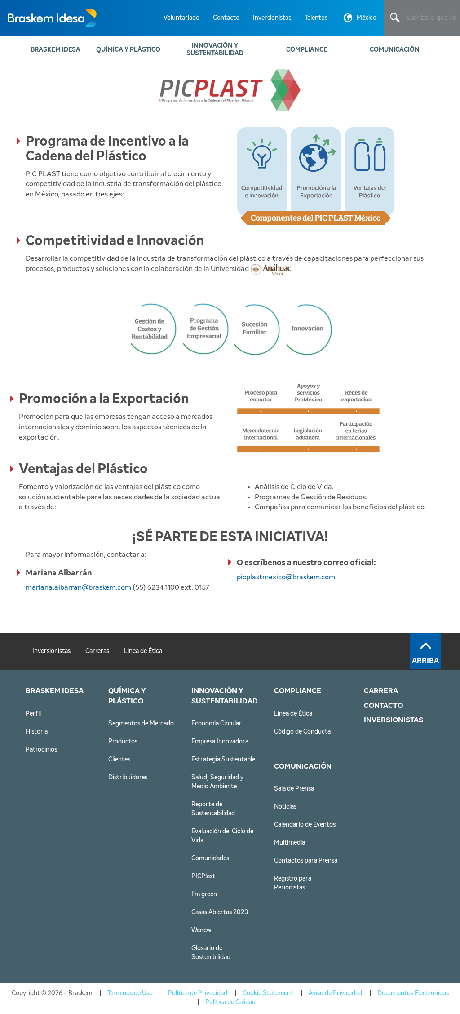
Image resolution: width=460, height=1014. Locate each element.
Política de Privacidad (197, 993)
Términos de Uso (130, 993)
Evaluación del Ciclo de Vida (222, 836)
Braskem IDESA (55, 50)
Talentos (316, 18)
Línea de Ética (143, 651)
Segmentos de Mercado (141, 723)
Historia (37, 732)
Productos (122, 741)
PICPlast (203, 876)
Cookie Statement (268, 993)
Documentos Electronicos (413, 993)
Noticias (285, 807)
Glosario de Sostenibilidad (210, 953)
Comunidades (210, 858)
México (366, 18)
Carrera (381, 690)
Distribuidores (127, 777)
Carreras (97, 651)
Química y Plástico (128, 50)
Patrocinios (41, 750)
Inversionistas (272, 18)
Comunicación (395, 50)
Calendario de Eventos (305, 825)
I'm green (204, 894)
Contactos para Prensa (305, 861)
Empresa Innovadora (219, 741)
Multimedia (289, 843)
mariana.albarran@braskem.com (79, 587)
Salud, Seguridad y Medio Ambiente (217, 782)
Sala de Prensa (294, 789)
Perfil (33, 714)
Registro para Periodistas (292, 883)
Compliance (306, 50)
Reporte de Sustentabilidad (213, 809)
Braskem (51, 18)
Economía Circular (216, 723)
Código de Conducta (302, 732)
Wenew (201, 930)
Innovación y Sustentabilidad (214, 50)
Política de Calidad (230, 1002)
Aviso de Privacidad (335, 993)
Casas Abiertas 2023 (219, 912)
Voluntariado (181, 18)
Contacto (226, 18)
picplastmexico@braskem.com (286, 577)
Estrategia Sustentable (223, 759)
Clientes (119, 759)
